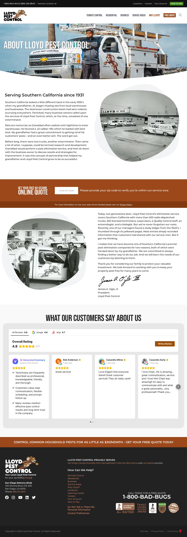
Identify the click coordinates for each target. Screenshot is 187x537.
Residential (111, 15)
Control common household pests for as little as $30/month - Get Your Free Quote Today (93, 442)
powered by (173, 531)
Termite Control (94, 15)
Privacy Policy (126, 204)
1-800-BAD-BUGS (147, 496)
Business (125, 15)
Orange (82, 463)
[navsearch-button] (180, 15)
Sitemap (144, 531)
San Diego (73, 463)
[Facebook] (8, 497)
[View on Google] (58, 361)
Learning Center (76, 493)
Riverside (90, 463)
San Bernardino (129, 463)
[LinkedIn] (28, 497)
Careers (148, 3)
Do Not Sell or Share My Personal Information (81, 508)
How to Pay (176, 4)
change (27, 477)
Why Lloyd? (154, 15)
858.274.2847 (19, 491)
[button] (8, 386)
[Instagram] (15, 497)
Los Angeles (148, 463)
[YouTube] (21, 497)
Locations (137, 3)
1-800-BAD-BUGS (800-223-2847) (19, 3)
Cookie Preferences (78, 513)
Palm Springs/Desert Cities (109, 463)
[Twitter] (35, 497)
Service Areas (139, 15)
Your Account (161, 3)
